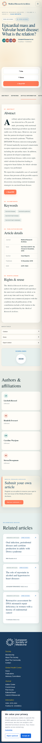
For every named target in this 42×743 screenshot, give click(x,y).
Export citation (21, 342)
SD (14, 40)
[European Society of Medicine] (4, 3)
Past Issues (9, 690)
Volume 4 (30, 12)
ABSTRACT (5, 95)
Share (21, 337)
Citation (21, 331)
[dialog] (21, 726)
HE (7, 40)
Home (7, 671)
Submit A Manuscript (12, 695)
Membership (9, 655)
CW (10, 40)
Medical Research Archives (19, 3)
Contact (8, 663)
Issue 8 (5, 14)
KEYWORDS (15, 95)
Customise (8, 730)
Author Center (10, 684)
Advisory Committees (13, 676)
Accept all (25, 736)
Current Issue (10, 687)
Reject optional (12, 736)
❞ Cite (21, 71)
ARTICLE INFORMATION (28, 95)
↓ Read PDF (21, 83)
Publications (9, 673)
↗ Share (21, 77)
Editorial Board (10, 692)
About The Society (11, 657)
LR (4, 40)
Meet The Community (13, 660)
